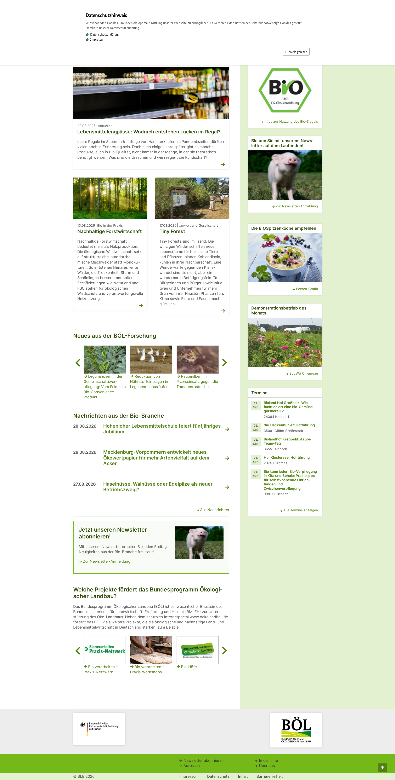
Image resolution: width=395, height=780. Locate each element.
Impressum (97, 39)
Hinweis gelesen (296, 52)
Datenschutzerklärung (104, 34)
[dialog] (197, 390)
